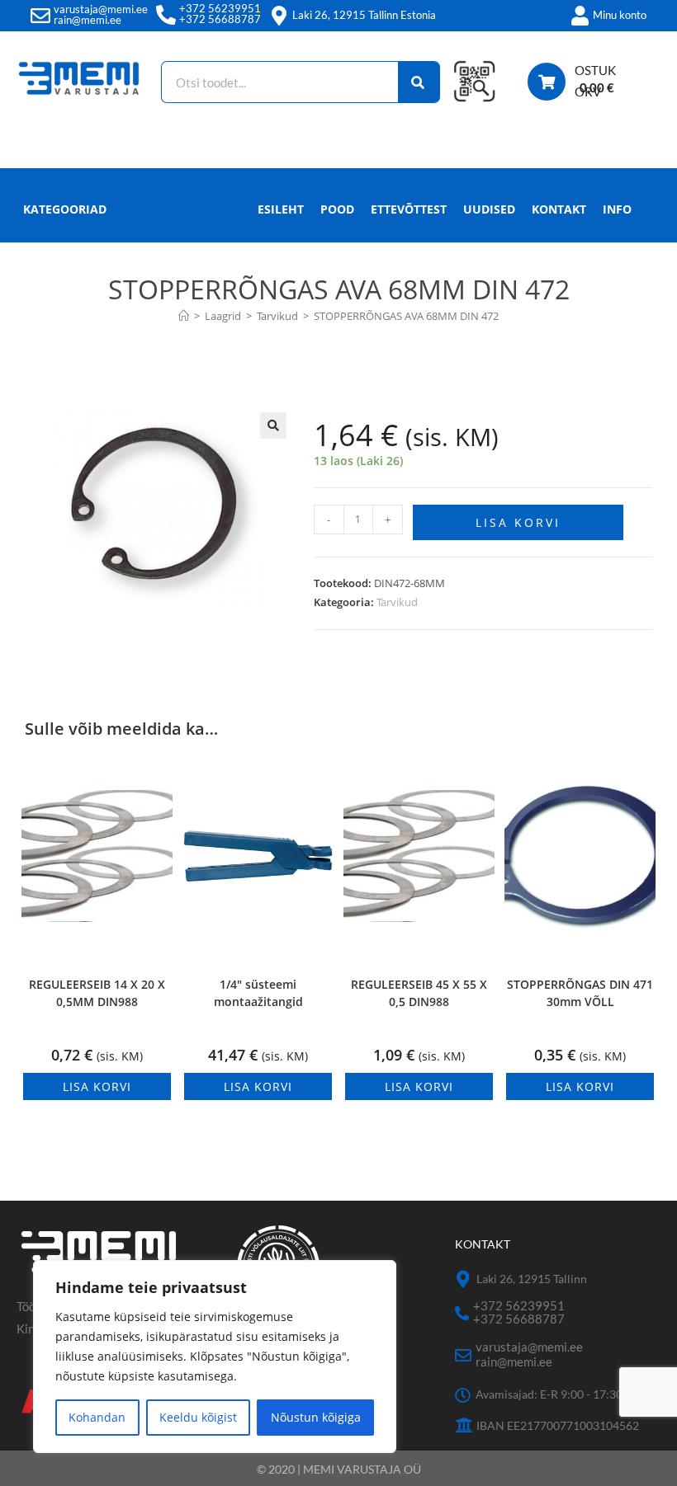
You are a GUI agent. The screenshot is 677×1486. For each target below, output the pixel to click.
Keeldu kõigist (198, 1417)
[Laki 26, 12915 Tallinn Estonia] (279, 16)
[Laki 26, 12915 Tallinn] (463, 1279)
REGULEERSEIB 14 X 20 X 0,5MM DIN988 (97, 992)
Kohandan (97, 1417)
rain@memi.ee (87, 19)
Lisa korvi (518, 522)
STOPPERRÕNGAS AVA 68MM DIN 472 (406, 315)
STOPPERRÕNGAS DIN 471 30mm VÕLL (580, 992)
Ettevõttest (409, 209)
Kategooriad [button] (65, 209)
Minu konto (619, 14)
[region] (214, 1356)
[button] (273, 425)
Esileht (281, 209)
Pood (337, 209)
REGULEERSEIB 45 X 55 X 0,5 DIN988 (419, 992)
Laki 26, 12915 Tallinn (531, 1279)
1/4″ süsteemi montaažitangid (258, 992)
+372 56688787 (220, 19)
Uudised (489, 209)
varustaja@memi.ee (101, 9)
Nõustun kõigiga (316, 1417)
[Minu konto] (579, 16)
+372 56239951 (220, 8)
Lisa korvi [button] (97, 1086)
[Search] (419, 82)
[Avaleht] (183, 315)
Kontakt (559, 209)
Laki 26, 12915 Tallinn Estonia (364, 14)
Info (617, 209)
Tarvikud (397, 602)
